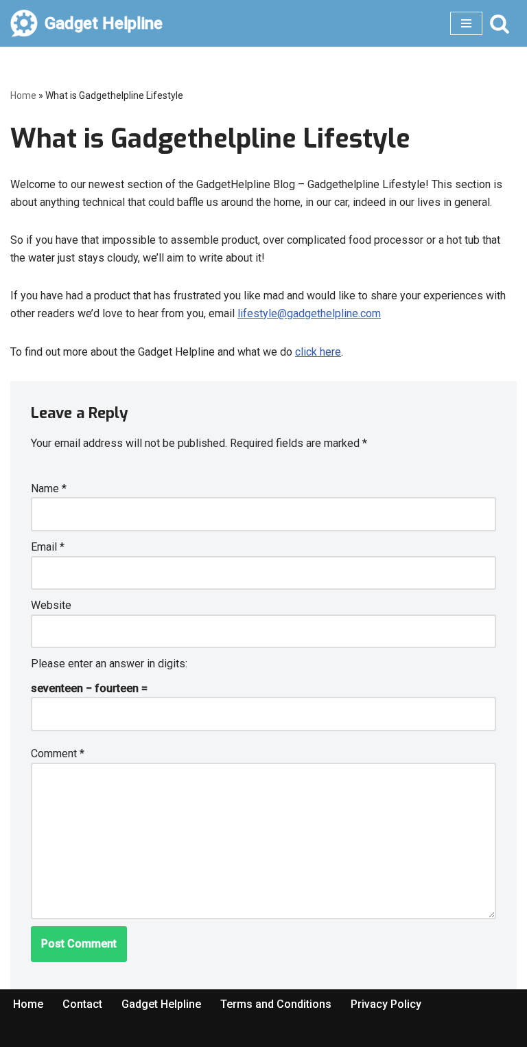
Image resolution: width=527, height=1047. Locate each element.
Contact (82, 1004)
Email (48, 546)
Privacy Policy (386, 1004)
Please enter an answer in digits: (109, 663)
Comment (57, 753)
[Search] (499, 23)
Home (23, 95)
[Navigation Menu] (466, 23)
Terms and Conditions (275, 1004)
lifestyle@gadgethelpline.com (309, 313)
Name (49, 488)
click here (318, 351)
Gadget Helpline (161, 1004)
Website (51, 605)
